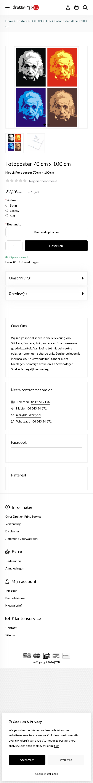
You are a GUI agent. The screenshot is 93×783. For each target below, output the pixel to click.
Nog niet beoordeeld (43, 181)
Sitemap (10, 635)
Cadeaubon (13, 561)
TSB (57, 662)
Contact (11, 628)
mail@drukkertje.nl (28, 415)
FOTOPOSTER (41, 21)
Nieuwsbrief (13, 605)
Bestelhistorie (15, 598)
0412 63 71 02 (40, 402)
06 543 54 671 (37, 408)
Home (9, 21)
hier (56, 745)
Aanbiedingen (14, 568)
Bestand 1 (13, 224)
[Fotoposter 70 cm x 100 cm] (46, 127)
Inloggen (11, 590)
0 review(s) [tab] (18, 293)
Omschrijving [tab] (19, 278)
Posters (22, 21)
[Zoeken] (85, 7)
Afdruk (10, 200)
